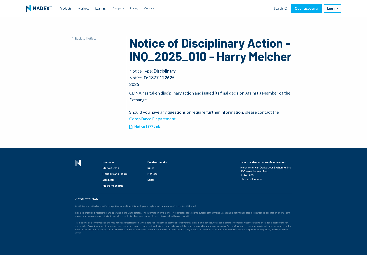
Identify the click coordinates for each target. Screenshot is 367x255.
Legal (150, 179)
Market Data (110, 167)
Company (108, 162)
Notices (152, 173)
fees (209, 222)
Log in (331, 8)
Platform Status (112, 185)
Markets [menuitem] (83, 8)
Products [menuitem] (65, 8)
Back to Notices (85, 38)
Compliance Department (152, 118)
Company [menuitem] (118, 8)
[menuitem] (39, 8)
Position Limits (157, 162)
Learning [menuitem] (100, 8)
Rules (150, 167)
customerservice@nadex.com (267, 162)
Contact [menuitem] (149, 8)
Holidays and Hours (114, 173)
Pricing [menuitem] (134, 8)
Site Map (108, 179)
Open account (306, 8)
